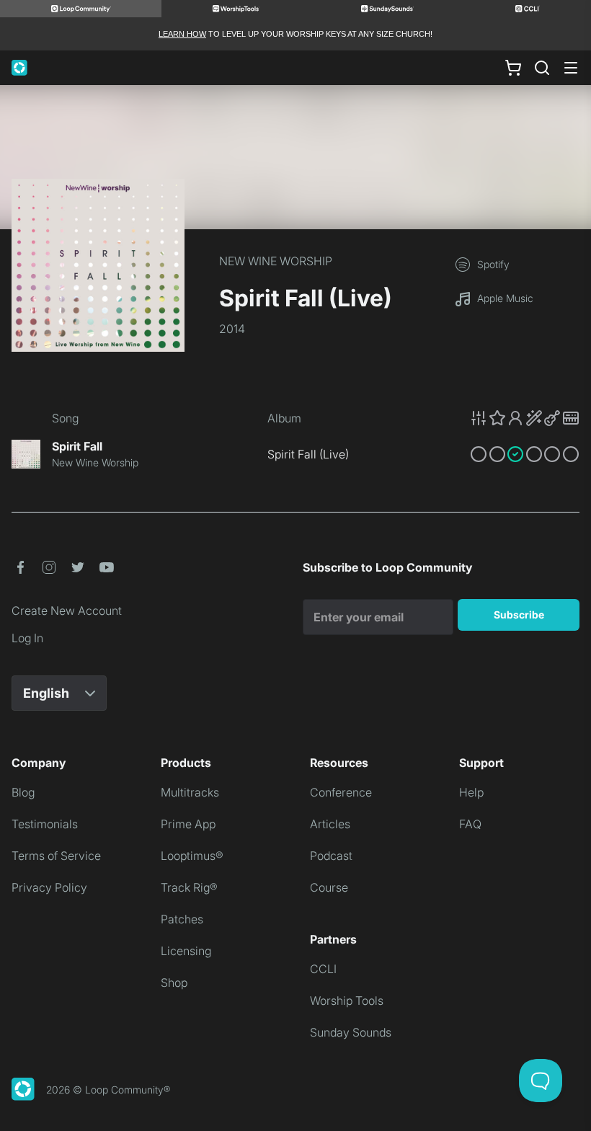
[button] (524, 418)
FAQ (470, 824)
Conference (341, 792)
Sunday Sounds (350, 1032)
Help (471, 792)
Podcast (331, 855)
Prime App (188, 824)
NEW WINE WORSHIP (275, 261)
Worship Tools (346, 1000)
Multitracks (190, 792)
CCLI (323, 969)
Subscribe (519, 614)
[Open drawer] (570, 67)
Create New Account (67, 610)
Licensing (186, 951)
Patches (182, 919)
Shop (174, 982)
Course (329, 887)
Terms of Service (56, 855)
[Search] (542, 67)
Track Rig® (189, 887)
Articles (330, 824)
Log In (27, 638)
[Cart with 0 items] (513, 67)
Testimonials (45, 824)
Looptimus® (192, 855)
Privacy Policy (49, 887)
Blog (23, 792)
